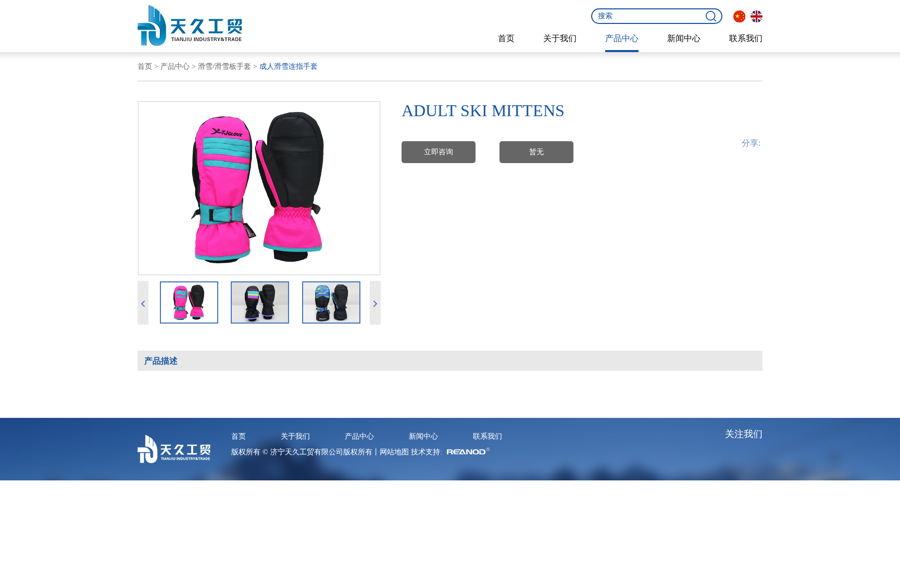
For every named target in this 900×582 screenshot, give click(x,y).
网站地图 (394, 452)
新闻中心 (684, 38)
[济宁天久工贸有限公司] (190, 25)
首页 (506, 38)
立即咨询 (438, 152)
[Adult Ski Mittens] (259, 188)
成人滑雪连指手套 (288, 66)
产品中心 (622, 38)
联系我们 (745, 38)
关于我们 (560, 38)
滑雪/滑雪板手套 (224, 66)
